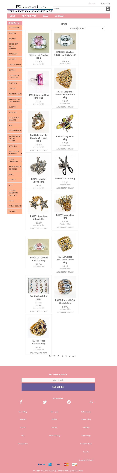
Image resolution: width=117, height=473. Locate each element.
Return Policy (86, 419)
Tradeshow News (86, 444)
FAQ (22, 436)
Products (13, 23)
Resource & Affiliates (86, 460)
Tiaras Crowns (15, 206)
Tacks (11, 201)
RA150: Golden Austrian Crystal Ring (65, 260)
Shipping (86, 427)
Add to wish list (38, 64)
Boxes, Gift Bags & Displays (13, 46)
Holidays (13, 112)
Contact (59, 16)
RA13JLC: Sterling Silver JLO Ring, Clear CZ (65, 55)
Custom (12, 88)
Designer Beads (15, 94)
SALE (45, 16)
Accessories (14, 28)
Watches (12, 211)
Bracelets (13, 54)
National (13, 146)
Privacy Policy (23, 444)
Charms (12, 70)
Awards (12, 33)
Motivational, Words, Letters (15, 138)
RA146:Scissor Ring (65, 178)
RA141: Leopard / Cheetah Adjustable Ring (65, 94)
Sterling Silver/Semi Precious (13, 193)
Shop (12, 16)
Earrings (12, 107)
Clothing (13, 83)
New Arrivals (29, 16)
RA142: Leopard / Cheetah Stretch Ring (38, 138)
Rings (11, 174)
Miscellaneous (15, 131)
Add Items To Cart (65, 107)
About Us (23, 419)
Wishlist (54, 419)
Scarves (12, 180)
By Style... (13, 59)
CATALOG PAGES (15, 65)
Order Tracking (54, 436)
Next (74, 356)
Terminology (86, 436)
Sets (11, 185)
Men (10, 125)
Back (51, 356)
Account (92, 4)
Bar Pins (12, 39)
